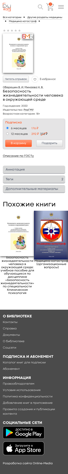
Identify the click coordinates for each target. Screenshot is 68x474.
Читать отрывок (16, 79)
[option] (17, 253)
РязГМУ (29, 110)
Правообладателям (18, 384)
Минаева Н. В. (34, 87)
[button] (61, 7)
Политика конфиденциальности (28, 396)
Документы (11, 335)
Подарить (49, 143)
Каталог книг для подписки (24, 362)
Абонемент (11, 369)
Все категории (12, 17)
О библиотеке (13, 341)
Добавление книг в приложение (28, 403)
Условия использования (22, 390)
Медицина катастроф (22, 21)
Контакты (10, 322)
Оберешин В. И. (13, 87)
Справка (10, 328)
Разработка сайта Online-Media (28, 463)
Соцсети (9, 347)
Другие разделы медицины (44, 17)
